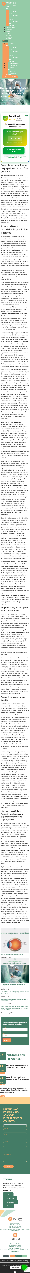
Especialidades (10, 27)
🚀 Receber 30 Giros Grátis (13, 151)
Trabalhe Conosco (11, 73)
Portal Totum (10, 68)
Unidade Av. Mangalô (13, 23)
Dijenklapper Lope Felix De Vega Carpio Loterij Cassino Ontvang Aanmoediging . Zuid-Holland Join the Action (14, 1008)
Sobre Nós (13, 12)
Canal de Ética (26, 1262)
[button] (5, 41)
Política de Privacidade (22, 1260)
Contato (8, 35)
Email (4, 1033)
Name (4, 1027)
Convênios (9, 29)
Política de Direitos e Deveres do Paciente (11, 1262)
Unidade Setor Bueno (13, 17)
